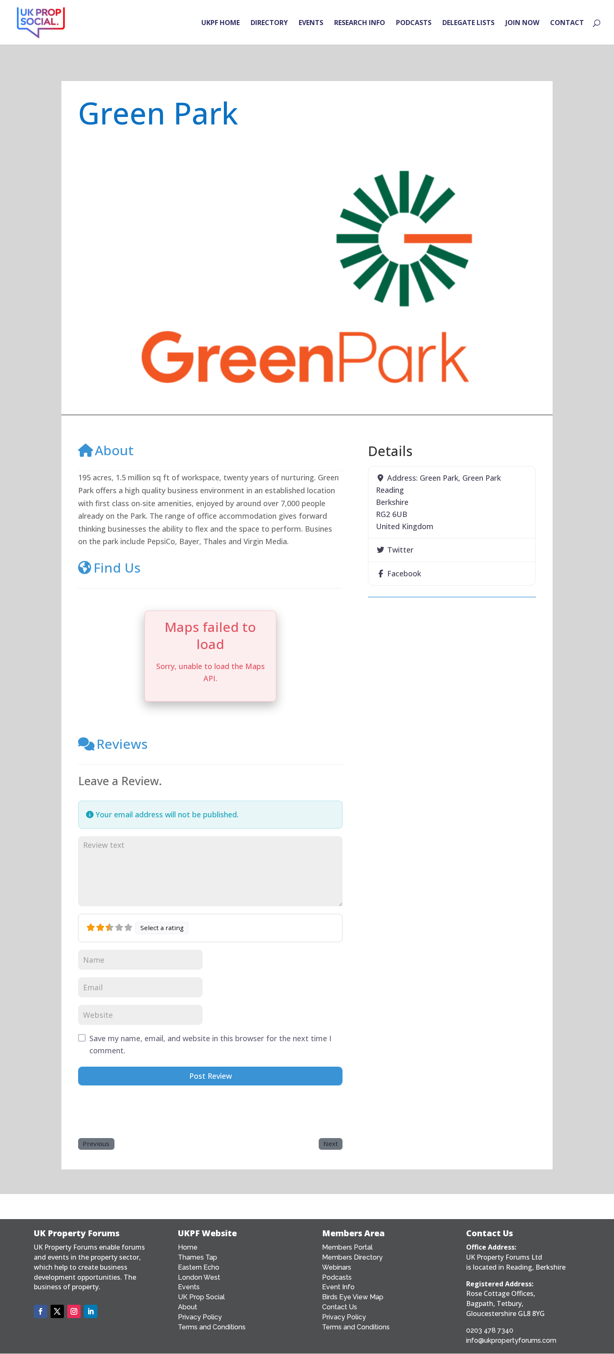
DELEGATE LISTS (468, 23)
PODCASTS (413, 23)
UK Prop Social (201, 1297)
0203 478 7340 (489, 1330)
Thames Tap (197, 1257)
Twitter (400, 550)
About (114, 450)
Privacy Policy (200, 1317)
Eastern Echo (198, 1267)
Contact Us (339, 1307)
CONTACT (567, 23)
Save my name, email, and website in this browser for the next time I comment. (210, 1044)
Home (188, 1247)
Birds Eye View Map (352, 1297)
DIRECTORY (269, 23)
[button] (112, 277)
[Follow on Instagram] (74, 1311)
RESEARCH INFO (359, 23)
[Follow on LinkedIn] (90, 1311)
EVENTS (311, 23)
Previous (96, 1143)
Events (189, 1287)
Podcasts (337, 1277)
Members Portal (347, 1247)
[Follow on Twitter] (57, 1311)
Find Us (117, 567)
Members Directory (352, 1257)
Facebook (404, 573)
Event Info (338, 1287)
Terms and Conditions (212, 1327)
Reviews (122, 744)
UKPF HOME (220, 23)
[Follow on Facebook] (40, 1311)
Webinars (336, 1267)
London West (199, 1277)
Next (330, 1143)
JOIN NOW (522, 23)
